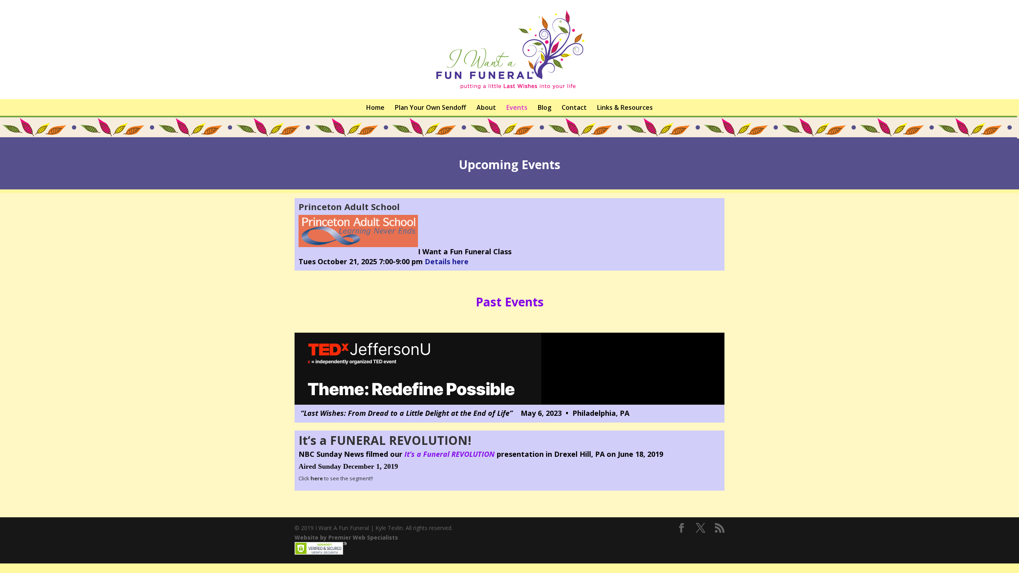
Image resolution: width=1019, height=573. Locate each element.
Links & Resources (625, 107)
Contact (574, 107)
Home (375, 107)
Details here (447, 261)
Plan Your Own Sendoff (430, 107)
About (486, 107)
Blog (544, 107)
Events (516, 107)
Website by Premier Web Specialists (346, 537)
